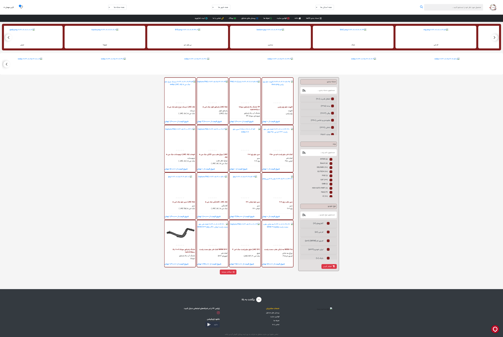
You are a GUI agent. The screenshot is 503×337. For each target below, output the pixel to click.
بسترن (292, 45)
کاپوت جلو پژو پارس (285, 107)
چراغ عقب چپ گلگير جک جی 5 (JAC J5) (213, 155)
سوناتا (192, 258)
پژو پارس (289, 113)
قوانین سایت (282, 18)
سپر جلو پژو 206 (254, 154)
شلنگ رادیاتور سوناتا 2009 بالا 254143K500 (184, 250)
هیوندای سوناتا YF (253, 116)
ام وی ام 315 (287, 256)
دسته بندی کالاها (312, 18)
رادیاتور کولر (223, 111)
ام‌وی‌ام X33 (222, 256)
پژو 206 (257, 161)
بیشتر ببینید (227, 272)
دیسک (192, 111)
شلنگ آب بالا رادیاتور (252, 113)
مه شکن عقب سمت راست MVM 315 (278, 249)
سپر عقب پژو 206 (285, 202)
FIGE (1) (325, 175)
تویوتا (127, 45)
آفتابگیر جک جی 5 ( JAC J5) (216, 202)
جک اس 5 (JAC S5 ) (187, 208)
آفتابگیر (224, 206)
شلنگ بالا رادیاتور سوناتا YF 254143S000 (249, 108)
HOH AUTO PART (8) (320, 188)
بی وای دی (210, 45)
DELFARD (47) (322, 167)
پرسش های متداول (248, 18)
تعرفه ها (266, 18)
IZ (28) (325, 196)
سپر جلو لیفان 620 (253, 202)
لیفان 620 (256, 208)
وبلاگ (231, 18)
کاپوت (290, 111)
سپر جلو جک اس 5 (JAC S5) (184, 202)
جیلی (44, 45)
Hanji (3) (324, 192)
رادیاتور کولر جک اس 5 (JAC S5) (215, 107)
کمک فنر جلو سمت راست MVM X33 (213, 249)
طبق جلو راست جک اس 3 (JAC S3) (246, 249)
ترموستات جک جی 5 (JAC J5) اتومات (180, 154)
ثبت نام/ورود (200, 18)
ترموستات (191, 158)
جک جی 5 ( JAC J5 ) (187, 113)
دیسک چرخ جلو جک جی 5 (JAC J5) (181, 107)
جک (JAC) (223, 113)
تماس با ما (217, 18)
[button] (8, 37)
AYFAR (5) (324, 159)
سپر (258, 158)
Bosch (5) (324, 163)
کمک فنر (289, 158)
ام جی (458, 45)
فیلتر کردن (327, 266)
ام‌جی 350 (288, 161)
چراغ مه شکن (287, 253)
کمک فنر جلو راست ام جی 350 (281, 154)
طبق (258, 253)
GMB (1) (325, 184)
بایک (375, 45)
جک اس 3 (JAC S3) (252, 256)
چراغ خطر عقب (221, 161)
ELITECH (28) (323, 171)
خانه (296, 18)
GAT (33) (324, 180)
